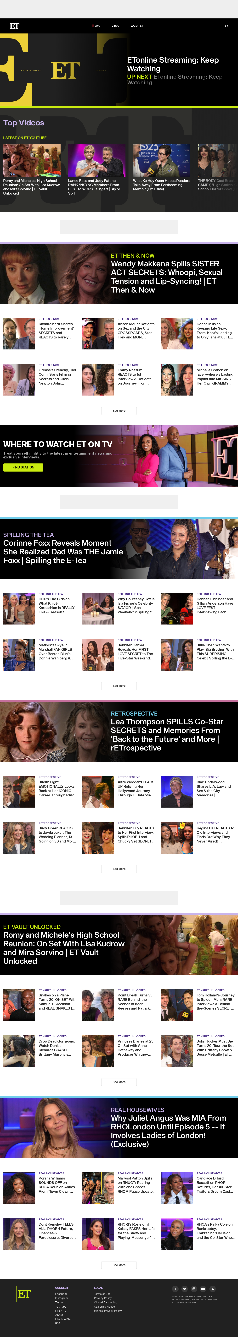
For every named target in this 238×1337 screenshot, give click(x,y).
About (59, 1315)
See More (119, 411)
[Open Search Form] (226, 26)
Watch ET (137, 26)
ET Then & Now (133, 256)
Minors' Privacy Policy (108, 1311)
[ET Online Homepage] (14, 26)
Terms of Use (102, 1294)
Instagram (61, 1298)
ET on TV (60, 1311)
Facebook (61, 1294)
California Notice (104, 1307)
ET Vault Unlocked (32, 927)
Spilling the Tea (28, 535)
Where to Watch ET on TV (58, 444)
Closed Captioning (105, 1302)
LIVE (97, 26)
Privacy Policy (103, 1298)
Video (115, 26)
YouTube (60, 1307)
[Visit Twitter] (184, 1290)
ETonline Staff (64, 1319)
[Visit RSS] (212, 1290)
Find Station (23, 467)
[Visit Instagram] (194, 1290)
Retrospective (134, 714)
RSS (58, 1324)
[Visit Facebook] (175, 1290)
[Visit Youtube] (203, 1289)
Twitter (59, 1302)
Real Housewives (138, 1110)
